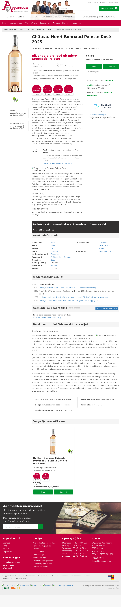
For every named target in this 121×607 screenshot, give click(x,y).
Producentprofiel (98, 224)
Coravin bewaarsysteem (43, 561)
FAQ (5, 546)
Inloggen (103, 3)
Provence (40, 30)
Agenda (6, 549)
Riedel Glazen (38, 552)
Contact (6, 543)
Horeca (65, 23)
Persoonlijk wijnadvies (42, 546)
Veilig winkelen (44, 576)
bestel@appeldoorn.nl (102, 561)
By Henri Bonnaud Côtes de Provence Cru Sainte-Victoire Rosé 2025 (50, 461)
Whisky (34, 23)
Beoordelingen (80, 224)
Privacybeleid (21, 578)
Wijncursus (7, 552)
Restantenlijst (38, 555)
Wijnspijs (56, 23)
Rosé (49, 30)
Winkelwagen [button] (109, 8)
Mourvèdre (102, 243)
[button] (36, 89)
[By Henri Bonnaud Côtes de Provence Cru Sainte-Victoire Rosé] (53, 441)
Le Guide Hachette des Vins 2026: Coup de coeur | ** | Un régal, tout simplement (73, 297)
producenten (91, 405)
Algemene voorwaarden (80, 576)
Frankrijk (30, 30)
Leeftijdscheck (8, 578)
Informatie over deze (53, 399)
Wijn (26, 23)
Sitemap (64, 576)
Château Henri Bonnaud (61, 257)
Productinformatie (42, 224)
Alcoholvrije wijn (39, 558)
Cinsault (101, 248)
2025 (53, 260)
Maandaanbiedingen (11, 562)
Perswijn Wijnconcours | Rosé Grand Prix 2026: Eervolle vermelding (67, 288)
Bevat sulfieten (104, 251)
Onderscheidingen (62, 224)
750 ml (54, 266)
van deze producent (52, 405)
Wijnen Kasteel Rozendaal (44, 543)
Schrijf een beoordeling (107, 308)
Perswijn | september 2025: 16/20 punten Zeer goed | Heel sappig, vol (68, 301)
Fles (94, 67)
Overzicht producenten (43, 564)
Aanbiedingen (16, 23)
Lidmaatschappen (40, 567)
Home (5, 23)
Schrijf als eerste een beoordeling (46, 48)
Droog (53, 248)
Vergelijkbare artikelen (43, 230)
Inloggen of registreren (11, 576)
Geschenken (44, 23)
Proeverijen (76, 23)
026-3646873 (93, 3)
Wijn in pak (7, 568)
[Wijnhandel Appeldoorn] (15, 6)
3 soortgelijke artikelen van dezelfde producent (80, 48)
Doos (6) (111, 67)
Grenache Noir (104, 245)
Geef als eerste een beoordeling (47, 318)
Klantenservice (114, 3)
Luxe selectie (8, 565)
